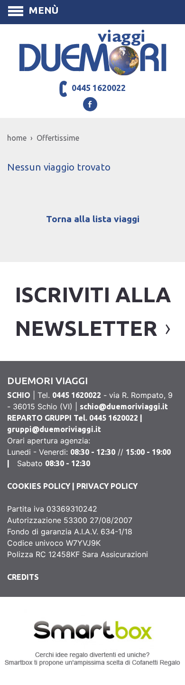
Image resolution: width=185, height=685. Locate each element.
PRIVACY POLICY (107, 486)
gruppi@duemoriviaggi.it (54, 429)
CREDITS (23, 577)
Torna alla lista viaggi (92, 219)
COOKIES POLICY (38, 486)
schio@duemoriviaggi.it (124, 406)
